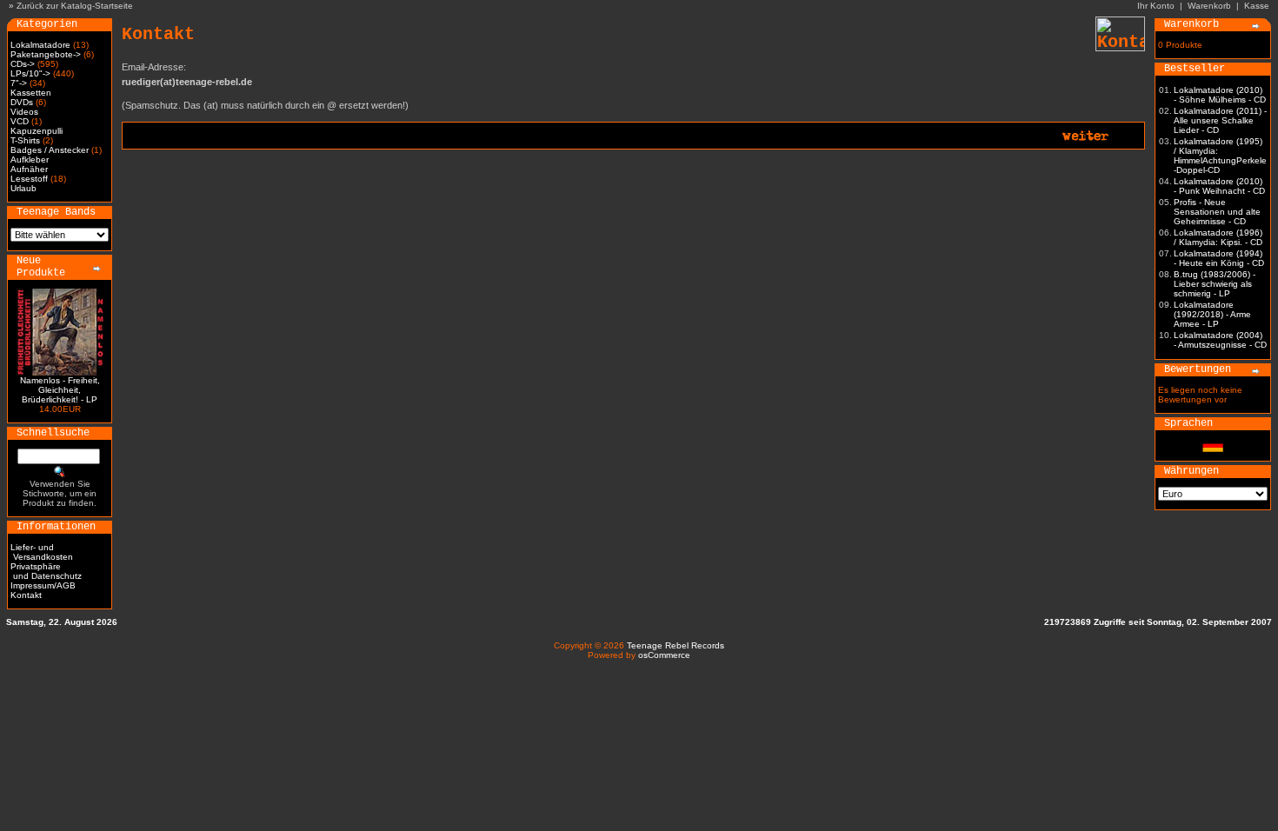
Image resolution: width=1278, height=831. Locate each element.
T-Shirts (25, 140)
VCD (19, 121)
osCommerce (664, 655)
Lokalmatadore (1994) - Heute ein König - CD (1219, 258)
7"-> (18, 83)
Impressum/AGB (43, 585)
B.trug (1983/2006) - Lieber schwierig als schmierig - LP (1214, 283)
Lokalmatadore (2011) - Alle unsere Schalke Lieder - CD (1220, 120)
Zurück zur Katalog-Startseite (75, 5)
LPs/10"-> (30, 73)
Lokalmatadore (40, 45)
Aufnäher (29, 169)
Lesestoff (29, 178)
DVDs (21, 102)
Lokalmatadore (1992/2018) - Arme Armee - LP (1212, 314)
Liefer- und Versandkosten (41, 552)
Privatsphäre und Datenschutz (46, 571)
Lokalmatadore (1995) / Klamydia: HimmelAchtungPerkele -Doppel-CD (1220, 155)
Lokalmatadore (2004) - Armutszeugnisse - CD (1220, 339)
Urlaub (23, 188)
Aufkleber (29, 159)
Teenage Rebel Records (675, 645)
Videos (24, 111)
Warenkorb (1209, 5)
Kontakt (26, 595)
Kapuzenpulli (36, 131)
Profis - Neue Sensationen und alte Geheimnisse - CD (1217, 211)
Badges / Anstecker (49, 150)
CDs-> (22, 64)
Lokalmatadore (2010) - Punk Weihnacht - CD (1219, 186)
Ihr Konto (1156, 5)
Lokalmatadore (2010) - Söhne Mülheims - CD (1220, 94)
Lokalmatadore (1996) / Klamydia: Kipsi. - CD (1218, 237)
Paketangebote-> (45, 54)
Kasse (1256, 5)
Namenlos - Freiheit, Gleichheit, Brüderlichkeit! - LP (60, 390)
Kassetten (30, 92)
